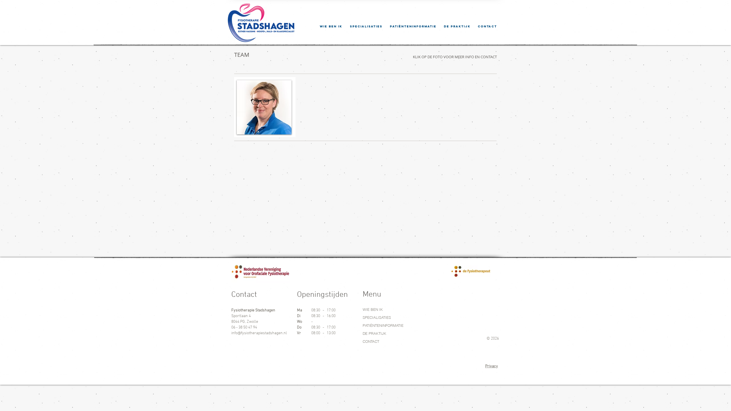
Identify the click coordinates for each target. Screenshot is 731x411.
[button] (413, 26)
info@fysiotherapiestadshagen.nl (259, 333)
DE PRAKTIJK (374, 333)
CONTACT (371, 341)
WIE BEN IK (373, 309)
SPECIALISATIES (377, 317)
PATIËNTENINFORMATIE (383, 325)
